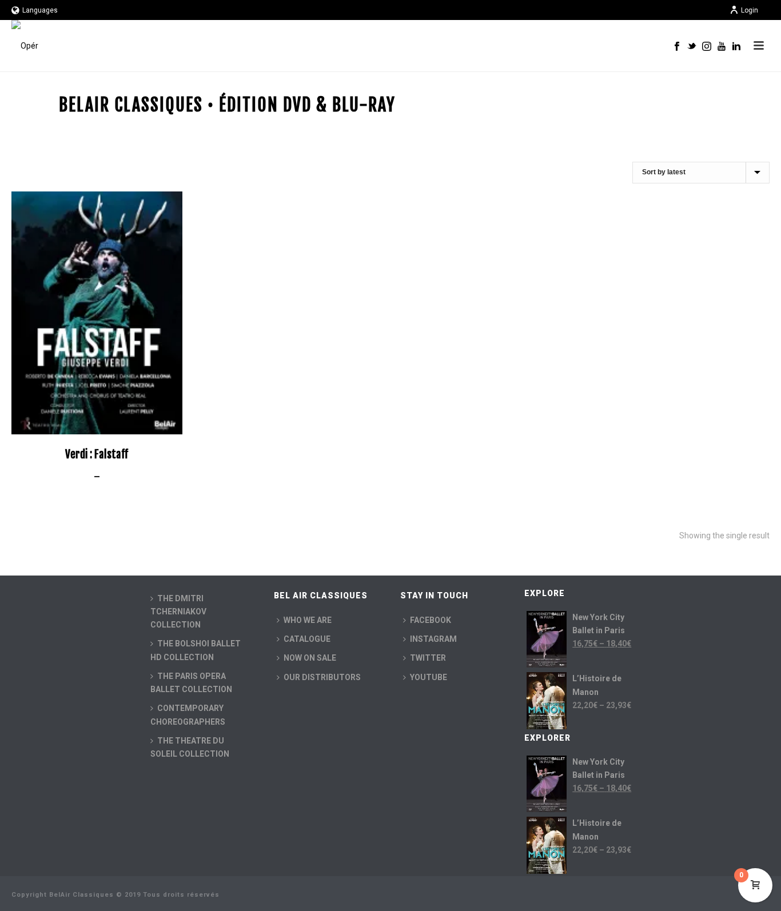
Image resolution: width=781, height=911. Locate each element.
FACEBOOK (430, 620)
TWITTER (428, 657)
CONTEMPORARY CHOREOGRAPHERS (187, 715)
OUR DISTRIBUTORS (322, 677)
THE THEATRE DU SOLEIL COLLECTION (189, 747)
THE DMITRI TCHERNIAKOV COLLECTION (178, 611)
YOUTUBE (428, 677)
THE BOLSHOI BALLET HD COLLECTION (195, 650)
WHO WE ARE (308, 620)
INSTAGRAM (433, 639)
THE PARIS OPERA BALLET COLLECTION (191, 683)
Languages (40, 10)
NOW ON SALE (310, 657)
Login (749, 10)
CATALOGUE (307, 639)
